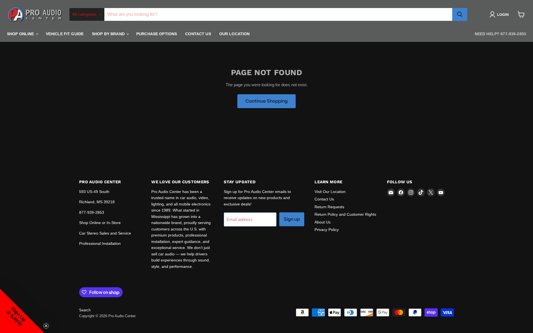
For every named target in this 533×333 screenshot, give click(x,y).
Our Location (234, 34)
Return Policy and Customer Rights (345, 214)
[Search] (459, 14)
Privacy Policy (327, 229)
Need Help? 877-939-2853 (500, 34)
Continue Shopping (266, 101)
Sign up (292, 219)
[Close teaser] (46, 326)
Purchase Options (156, 34)
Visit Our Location (330, 191)
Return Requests (329, 207)
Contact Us (198, 34)
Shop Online (21, 34)
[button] (500, 14)
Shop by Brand (109, 34)
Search (84, 310)
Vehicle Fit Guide (65, 34)
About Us (323, 222)
